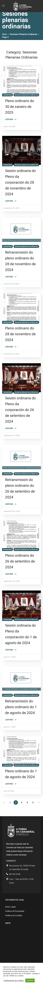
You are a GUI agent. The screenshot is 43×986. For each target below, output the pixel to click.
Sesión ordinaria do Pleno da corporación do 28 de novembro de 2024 (20, 182)
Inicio (4, 34)
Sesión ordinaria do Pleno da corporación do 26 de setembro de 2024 (20, 409)
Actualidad (7, 95)
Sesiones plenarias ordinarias (23, 34)
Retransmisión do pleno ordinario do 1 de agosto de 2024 (21, 707)
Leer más (9, 119)
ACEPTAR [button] (30, 980)
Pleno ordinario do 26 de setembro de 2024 (20, 561)
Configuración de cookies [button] (14, 980)
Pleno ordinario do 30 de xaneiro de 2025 (19, 107)
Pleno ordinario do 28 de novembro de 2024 (20, 334)
